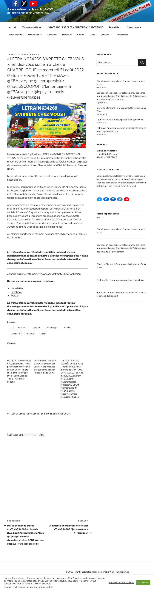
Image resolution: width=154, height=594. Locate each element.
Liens (92, 34)
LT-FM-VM (34, 55)
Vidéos (80, 34)
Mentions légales (83, 571)
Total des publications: (108, 213)
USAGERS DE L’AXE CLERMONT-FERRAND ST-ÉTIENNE (75, 27)
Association (33, 34)
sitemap (125, 571)
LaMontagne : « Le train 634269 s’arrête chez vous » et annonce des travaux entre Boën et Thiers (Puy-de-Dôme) (45, 366)
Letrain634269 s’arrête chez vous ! (49, 414)
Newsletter (122, 34)
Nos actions (133, 27)
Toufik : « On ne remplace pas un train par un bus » (120, 119)
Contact (105, 34)
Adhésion (52, 34)
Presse (65, 34)
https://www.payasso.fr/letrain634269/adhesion (54, 274)
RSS (118, 571)
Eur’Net (110, 571)
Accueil (13, 27)
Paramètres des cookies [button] (121, 582)
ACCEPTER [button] (143, 582)
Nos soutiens (15, 34)
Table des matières (31, 27)
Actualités (114, 27)
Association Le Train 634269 (30, 9)
